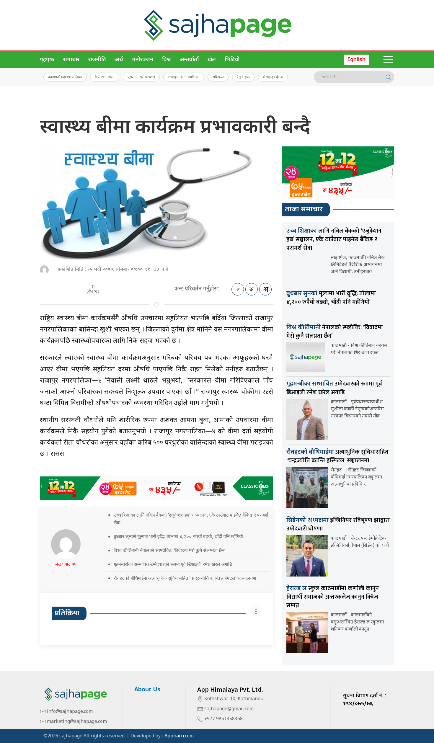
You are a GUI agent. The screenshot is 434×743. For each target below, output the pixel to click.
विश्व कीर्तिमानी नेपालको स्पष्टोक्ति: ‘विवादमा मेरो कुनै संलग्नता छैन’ (169, 550)
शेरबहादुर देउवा (273, 76)
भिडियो (232, 59)
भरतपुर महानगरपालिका (183, 76)
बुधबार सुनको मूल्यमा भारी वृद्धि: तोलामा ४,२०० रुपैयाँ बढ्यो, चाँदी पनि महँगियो (178, 536)
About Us (147, 690)
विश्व (166, 59)
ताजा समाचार (304, 209)
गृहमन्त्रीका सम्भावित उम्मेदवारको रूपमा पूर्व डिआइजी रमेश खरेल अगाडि (173, 564)
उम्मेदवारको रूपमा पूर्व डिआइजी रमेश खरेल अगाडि (334, 388)
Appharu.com (179, 736)
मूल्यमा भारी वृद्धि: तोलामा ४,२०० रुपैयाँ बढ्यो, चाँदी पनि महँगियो (331, 297)
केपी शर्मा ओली (105, 76)
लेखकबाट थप (65, 564)
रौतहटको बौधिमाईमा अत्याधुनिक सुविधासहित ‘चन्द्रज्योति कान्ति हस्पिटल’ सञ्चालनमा (185, 578)
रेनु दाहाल (243, 76)
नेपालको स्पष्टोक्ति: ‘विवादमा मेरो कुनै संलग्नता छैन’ (334, 331)
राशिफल (218, 76)
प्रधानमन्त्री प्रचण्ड (141, 76)
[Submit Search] (388, 77)
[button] (388, 59)
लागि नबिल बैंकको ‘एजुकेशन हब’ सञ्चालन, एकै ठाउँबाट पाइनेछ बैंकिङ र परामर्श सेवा (333, 239)
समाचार (71, 59)
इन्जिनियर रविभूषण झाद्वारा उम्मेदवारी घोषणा (338, 524)
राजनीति (97, 59)
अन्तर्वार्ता (189, 59)
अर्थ (119, 59)
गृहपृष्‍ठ (47, 59)
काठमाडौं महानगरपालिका (65, 76)
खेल (212, 59)
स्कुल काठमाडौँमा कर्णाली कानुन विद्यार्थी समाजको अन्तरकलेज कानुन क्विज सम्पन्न (332, 596)
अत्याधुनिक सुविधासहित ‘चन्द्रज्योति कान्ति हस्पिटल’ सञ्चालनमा (337, 456)
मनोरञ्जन (142, 59)
